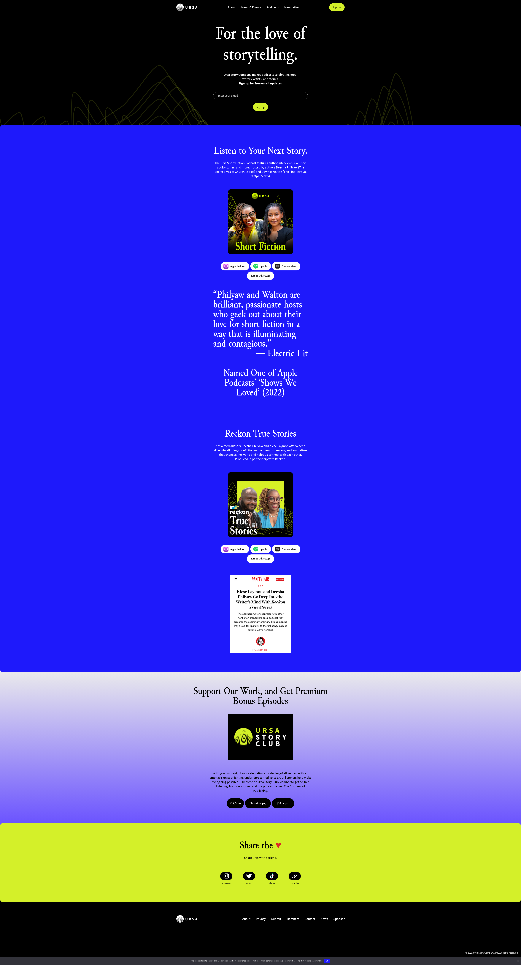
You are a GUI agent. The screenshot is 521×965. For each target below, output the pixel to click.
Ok (327, 961)
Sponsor (339, 919)
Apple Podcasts (237, 266)
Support (337, 7)
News (324, 919)
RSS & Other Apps (260, 275)
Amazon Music (289, 266)
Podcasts (273, 7)
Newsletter (291, 7)
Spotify (263, 266)
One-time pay (258, 803)
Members (293, 919)
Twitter (249, 883)
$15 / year (235, 803)
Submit (276, 919)
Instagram (226, 883)
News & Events (251, 7)
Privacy (261, 919)
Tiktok (272, 883)
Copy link (294, 883)
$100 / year (283, 803)
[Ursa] (186, 7)
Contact (309, 919)
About (232, 7)
